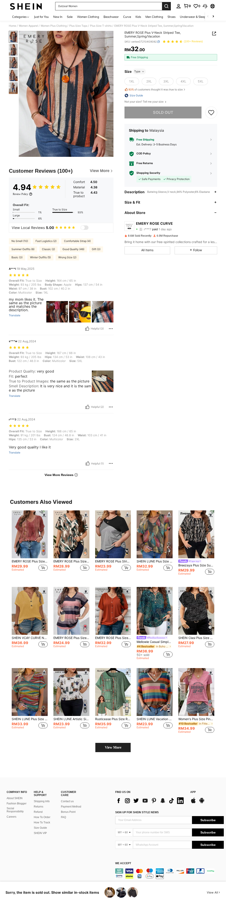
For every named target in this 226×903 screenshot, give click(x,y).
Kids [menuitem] (138, 17)
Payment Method (71, 806)
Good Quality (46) (73, 249)
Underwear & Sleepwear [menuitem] (196, 17)
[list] (150, 800)
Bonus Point (68, 811)
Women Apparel (28, 25)
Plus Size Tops (78, 25)
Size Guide (40, 827)
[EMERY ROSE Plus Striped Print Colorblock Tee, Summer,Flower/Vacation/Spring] (113, 534)
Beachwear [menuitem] (111, 17)
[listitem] (29, 545)
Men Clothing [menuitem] (154, 17)
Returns (38, 806)
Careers (11, 816)
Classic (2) (48, 249)
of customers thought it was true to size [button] (155, 89)
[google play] (202, 802)
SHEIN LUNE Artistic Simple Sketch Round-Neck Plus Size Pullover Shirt (71, 719)
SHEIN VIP (40, 833)
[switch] (85, 227)
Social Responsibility (15, 810)
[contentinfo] (169, 873)
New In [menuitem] (57, 17)
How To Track (42, 822)
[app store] (193, 802)
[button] (205, 6)
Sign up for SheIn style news (137, 812)
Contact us (67, 801)
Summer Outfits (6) (22, 249)
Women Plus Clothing (54, 25)
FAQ (63, 817)
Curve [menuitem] (127, 17)
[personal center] (178, 6)
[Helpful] (87, 328)
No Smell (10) (19, 241)
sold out (163, 112)
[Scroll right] (213, 16)
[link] (187, 6)
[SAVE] (211, 112)
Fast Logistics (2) (46, 241)
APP (193, 792)
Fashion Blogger (16, 803)
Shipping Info (42, 801)
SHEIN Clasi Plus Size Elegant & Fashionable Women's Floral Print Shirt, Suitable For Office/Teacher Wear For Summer (196, 638)
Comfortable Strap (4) (77, 241)
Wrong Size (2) (67, 257)
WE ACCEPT (123, 863)
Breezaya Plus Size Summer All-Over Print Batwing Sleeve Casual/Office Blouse (196, 565)
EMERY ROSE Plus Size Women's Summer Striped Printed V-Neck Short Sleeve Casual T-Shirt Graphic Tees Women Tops (71, 638)
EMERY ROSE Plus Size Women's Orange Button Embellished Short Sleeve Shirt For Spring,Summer (113, 638)
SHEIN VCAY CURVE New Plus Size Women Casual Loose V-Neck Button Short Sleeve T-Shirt (30, 638)
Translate (14, 315)
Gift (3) (96, 249)
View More (113, 747)
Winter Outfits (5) (40, 257)
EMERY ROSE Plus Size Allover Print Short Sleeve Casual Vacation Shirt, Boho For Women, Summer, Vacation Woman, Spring (71, 561)
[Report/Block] (110, 328)
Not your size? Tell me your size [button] (144, 101)
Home (12, 25)
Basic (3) (17, 257)
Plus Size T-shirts (101, 25)
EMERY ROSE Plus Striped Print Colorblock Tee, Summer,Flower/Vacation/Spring (113, 561)
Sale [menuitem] (70, 17)
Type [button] (137, 71)
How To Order (42, 817)
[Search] (166, 6)
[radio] (131, 81)
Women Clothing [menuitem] (88, 17)
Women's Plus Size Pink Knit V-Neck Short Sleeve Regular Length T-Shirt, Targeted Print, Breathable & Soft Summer (196, 719)
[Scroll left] (207, 16)
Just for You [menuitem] (41, 17)
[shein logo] (26, 6)
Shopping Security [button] (148, 172)
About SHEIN (15, 798)
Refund (38, 811)
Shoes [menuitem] (171, 17)
